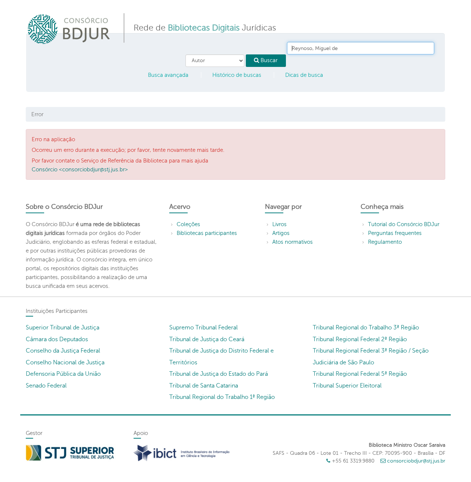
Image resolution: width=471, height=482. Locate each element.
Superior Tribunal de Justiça (62, 327)
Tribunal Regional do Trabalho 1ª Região (222, 397)
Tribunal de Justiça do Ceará (206, 339)
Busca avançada (168, 75)
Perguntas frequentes (395, 233)
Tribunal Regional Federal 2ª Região (360, 339)
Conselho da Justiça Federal (63, 350)
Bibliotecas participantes (207, 233)
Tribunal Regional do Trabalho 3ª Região (366, 327)
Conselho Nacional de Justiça (65, 362)
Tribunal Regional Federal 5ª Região (360, 374)
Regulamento (385, 242)
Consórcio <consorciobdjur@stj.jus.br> (80, 169)
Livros (279, 224)
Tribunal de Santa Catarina (203, 385)
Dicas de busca (304, 75)
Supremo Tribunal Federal (203, 327)
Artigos (281, 233)
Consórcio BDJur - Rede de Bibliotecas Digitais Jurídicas (69, 28)
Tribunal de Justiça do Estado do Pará (218, 374)
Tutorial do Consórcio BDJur (403, 224)
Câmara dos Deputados (57, 339)
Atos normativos (292, 242)
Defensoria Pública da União (63, 374)
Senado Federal (46, 385)
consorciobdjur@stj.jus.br (416, 461)
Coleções (188, 224)
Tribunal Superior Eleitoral (347, 385)
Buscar (268, 60)
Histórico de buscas (236, 75)
